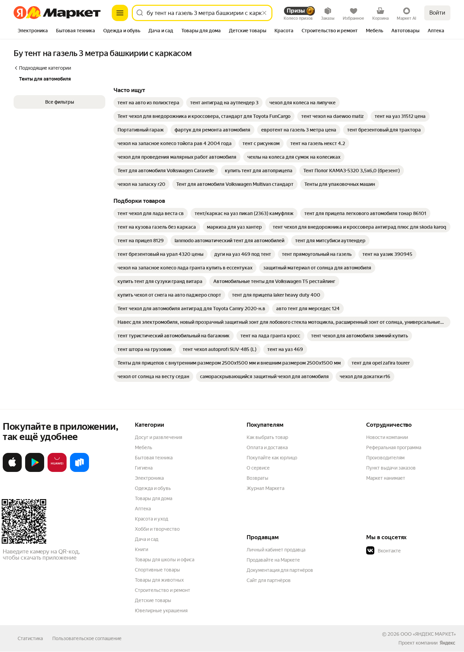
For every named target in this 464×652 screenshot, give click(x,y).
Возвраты (257, 478)
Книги (141, 549)
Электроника (149, 478)
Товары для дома (153, 498)
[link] (148, 102)
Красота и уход (151, 519)
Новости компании (387, 437)
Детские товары (153, 600)
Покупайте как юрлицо (272, 457)
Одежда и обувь (153, 488)
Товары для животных (159, 580)
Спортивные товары (157, 569)
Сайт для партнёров (269, 580)
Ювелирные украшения (161, 610)
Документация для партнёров (280, 570)
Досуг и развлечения (158, 437)
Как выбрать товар (267, 437)
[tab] (33, 31)
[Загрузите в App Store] (12, 470)
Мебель (143, 447)
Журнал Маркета (265, 488)
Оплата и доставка (267, 447)
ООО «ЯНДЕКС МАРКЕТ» (428, 634)
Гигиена (144, 468)
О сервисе (258, 468)
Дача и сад (146, 539)
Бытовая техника (154, 457)
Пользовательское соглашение (87, 638)
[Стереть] (264, 13)
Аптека (143, 508)
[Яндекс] (447, 643)
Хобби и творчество (157, 529)
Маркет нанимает (385, 478)
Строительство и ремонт (162, 590)
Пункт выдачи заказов (391, 468)
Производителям (385, 457)
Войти (437, 13)
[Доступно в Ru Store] (79, 470)
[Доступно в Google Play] (34, 470)
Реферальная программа (393, 447)
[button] (59, 102)
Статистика (30, 638)
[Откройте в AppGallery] (57, 470)
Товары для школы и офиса (164, 559)
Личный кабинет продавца (276, 549)
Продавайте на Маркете (273, 560)
